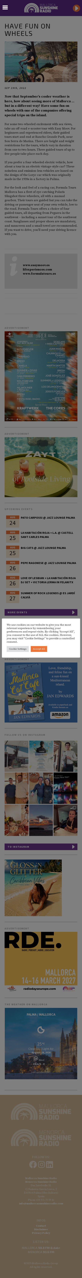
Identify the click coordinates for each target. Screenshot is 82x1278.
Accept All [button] (39, 648)
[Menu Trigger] (5, 7)
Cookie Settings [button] (18, 648)
